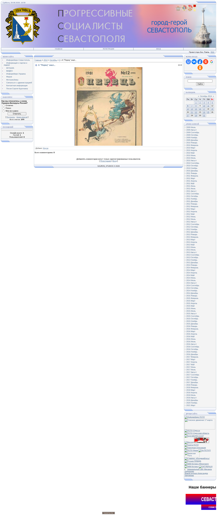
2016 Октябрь (192, 349)
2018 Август (191, 398)
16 (200, 109)
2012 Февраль (192, 206)
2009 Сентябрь (192, 132)
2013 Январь (191, 234)
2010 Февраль (192, 145)
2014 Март (190, 270)
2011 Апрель (191, 181)
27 (188, 115)
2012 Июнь (191, 217)
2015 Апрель (191, 303)
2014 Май (190, 275)
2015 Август (191, 313)
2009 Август (191, 130)
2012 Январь (191, 204)
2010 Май (190, 153)
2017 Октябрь (192, 377)
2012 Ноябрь (191, 229)
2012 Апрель (191, 211)
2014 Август (191, 283)
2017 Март (190, 359)
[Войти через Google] (211, 61)
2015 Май (190, 306)
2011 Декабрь (192, 201)
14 (192, 109)
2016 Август (191, 344)
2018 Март (190, 390)
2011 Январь (191, 173)
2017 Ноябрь (191, 380)
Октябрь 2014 (206, 96)
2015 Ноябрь (191, 321)
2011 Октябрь (192, 196)
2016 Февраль (192, 329)
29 (196, 115)
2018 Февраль (192, 387)
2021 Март (190, 405)
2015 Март (190, 301)
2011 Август (191, 191)
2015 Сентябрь (192, 316)
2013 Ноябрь (191, 260)
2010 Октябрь (192, 166)
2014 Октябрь (192, 288)
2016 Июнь (191, 339)
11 (208, 106)
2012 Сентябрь (192, 224)
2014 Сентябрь (192, 285)
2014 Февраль (192, 268)
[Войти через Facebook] (199, 61)
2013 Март (190, 240)
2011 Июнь (190, 186)
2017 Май (190, 364)
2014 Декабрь (192, 293)
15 (196, 109)
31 (204, 115)
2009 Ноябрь (191, 138)
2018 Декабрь (192, 400)
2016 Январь (191, 326)
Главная (58, 49)
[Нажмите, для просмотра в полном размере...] (108, 145)
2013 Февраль (192, 237)
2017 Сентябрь (192, 375)
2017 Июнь (191, 367)
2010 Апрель (191, 150)
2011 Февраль (192, 176)
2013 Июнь (191, 247)
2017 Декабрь (192, 382)
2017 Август (191, 372)
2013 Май (190, 245)
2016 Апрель (191, 334)
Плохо (8, 108)
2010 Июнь (191, 155)
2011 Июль (190, 189)
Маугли (45, 148)
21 (192, 112)
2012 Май (190, 214)
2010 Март (190, 148)
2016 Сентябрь (192, 347)
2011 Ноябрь (191, 199)
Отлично (9, 105)
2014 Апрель (191, 273)
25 (208, 112)
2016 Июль (191, 342)
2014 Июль (191, 280)
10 (204, 106)
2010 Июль (191, 158)
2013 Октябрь (192, 257)
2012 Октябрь (192, 227)
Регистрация (108, 49)
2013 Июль (191, 250)
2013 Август (191, 252)
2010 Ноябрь (191, 168)
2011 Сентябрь (192, 194)
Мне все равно (12, 111)
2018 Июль (191, 395)
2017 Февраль (192, 357)
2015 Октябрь (192, 319)
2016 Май (190, 336)
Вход (158, 49)
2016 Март (190, 331)
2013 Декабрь (192, 262)
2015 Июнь (191, 308)
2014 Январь (191, 265)
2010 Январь (191, 143)
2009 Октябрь (192, 135)
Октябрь (53, 60)
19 (212, 109)
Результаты (11, 117)
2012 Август (191, 222)
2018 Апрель (191, 393)
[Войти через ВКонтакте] (194, 61)
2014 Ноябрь (191, 291)
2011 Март (190, 178)
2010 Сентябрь (192, 163)
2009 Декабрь (192, 140)
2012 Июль (191, 219)
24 (204, 112)
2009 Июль (191, 127)
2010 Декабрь (192, 171)
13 (188, 109)
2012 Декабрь (192, 232)
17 (204, 109)
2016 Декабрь (192, 354)
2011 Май (190, 183)
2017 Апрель (191, 362)
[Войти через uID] (188, 61)
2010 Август (191, 160)
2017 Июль (191, 370)
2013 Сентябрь (192, 255)
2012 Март (190, 209)
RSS (212, 52)
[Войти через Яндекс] (205, 61)
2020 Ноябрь (191, 403)
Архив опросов (21, 117)
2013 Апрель (191, 242)
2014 (46, 60)
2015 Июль (191, 311)
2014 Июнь (191, 278)
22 (196, 112)
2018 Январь (191, 385)
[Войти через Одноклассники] (200, 67)
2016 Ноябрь (191, 352)
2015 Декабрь (192, 324)
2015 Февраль (192, 298)
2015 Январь (191, 296)
